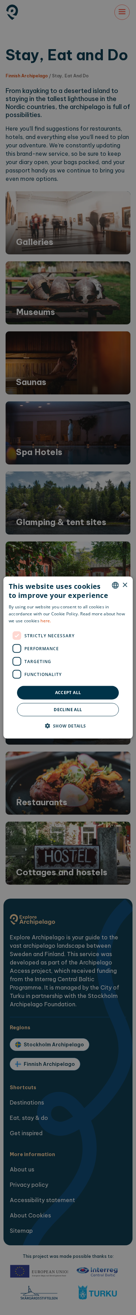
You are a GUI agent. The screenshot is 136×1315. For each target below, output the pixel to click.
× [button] (124, 584)
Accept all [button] (68, 692)
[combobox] (115, 585)
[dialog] (68, 658)
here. (45, 620)
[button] (68, 725)
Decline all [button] (68, 709)
